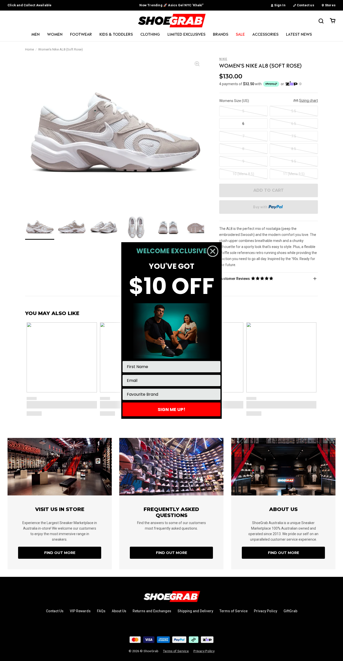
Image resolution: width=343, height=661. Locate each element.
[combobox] (170, 394)
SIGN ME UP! (171, 409)
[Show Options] (215, 394)
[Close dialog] (213, 251)
